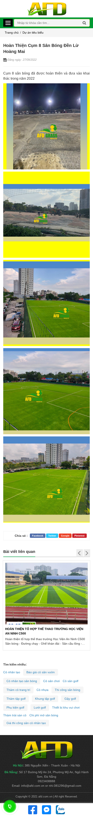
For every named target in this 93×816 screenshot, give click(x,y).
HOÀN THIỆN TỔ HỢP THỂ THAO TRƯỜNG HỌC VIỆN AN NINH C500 (44, 631)
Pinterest (79, 535)
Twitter (52, 535)
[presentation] (79, 553)
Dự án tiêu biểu (32, 32)
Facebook (37, 535)
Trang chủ (12, 32)
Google (65, 535)
